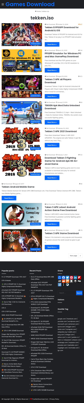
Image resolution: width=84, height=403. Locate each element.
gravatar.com (62, 345)
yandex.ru (75, 337)
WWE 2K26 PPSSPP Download (42, 335)
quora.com (61, 326)
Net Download (50, 24)
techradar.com (74, 348)
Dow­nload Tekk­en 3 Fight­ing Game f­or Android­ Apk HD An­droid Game (61, 161)
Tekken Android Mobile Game (18, 186)
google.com (62, 319)
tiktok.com (61, 329)
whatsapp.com (63, 342)
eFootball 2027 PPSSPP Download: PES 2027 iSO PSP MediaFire (41, 285)
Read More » (52, 44)
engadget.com (62, 348)
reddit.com (71, 332)
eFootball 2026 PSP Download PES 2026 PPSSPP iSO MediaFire (41, 329)
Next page (73, 256)
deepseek (67, 340)
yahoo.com (61, 337)
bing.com (61, 334)
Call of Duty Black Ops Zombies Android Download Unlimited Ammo (42, 361)
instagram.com (71, 329)
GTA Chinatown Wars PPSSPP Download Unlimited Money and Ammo (42, 373)
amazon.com (76, 340)
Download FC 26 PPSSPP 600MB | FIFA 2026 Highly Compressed (40, 310)
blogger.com (70, 326)
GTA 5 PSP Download (38, 367)
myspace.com (73, 342)
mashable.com (72, 345)
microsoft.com (62, 324)
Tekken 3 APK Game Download (62, 233)
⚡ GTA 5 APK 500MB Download (42, 390)
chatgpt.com (69, 334)
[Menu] (3, 5)
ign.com (60, 350)
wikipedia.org (62, 332)
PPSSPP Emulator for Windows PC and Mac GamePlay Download (63, 55)
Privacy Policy (54, 399)
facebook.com (72, 319)
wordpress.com (73, 321)
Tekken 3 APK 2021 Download (61, 131)
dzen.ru (60, 340)
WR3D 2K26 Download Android (42, 338)
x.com (68, 337)
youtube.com (62, 321)
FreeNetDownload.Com (40, 399)
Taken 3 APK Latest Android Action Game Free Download (61, 209)
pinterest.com (73, 324)
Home (38, 11)
